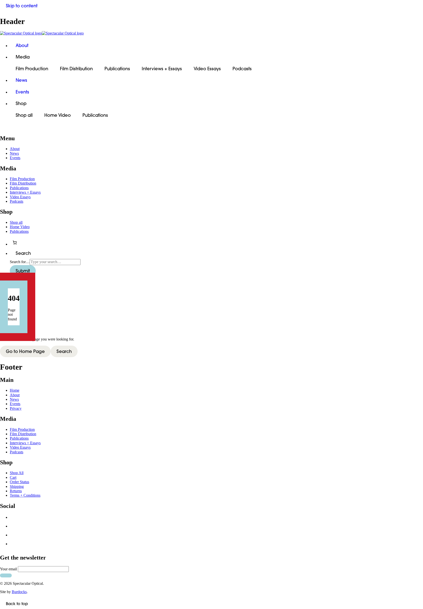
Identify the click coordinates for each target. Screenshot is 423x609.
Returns (16, 491)
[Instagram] (14, 536)
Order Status (19, 482)
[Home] (211, 33)
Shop (21, 103)
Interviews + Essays (162, 68)
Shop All (17, 473)
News (21, 80)
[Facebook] (14, 518)
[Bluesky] (14, 527)
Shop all (24, 115)
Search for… (20, 262)
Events (22, 92)
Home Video (57, 115)
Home (14, 390)
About (22, 45)
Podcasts (242, 68)
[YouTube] (14, 545)
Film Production (32, 68)
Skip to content (21, 6)
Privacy (16, 408)
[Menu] (6, 128)
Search (64, 351)
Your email (8, 569)
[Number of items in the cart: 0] (15, 242)
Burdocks (19, 592)
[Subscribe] (6, 575)
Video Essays (207, 68)
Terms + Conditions (25, 495)
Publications (117, 68)
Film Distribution (76, 68)
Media (23, 57)
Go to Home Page (25, 351)
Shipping (17, 486)
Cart (13, 477)
